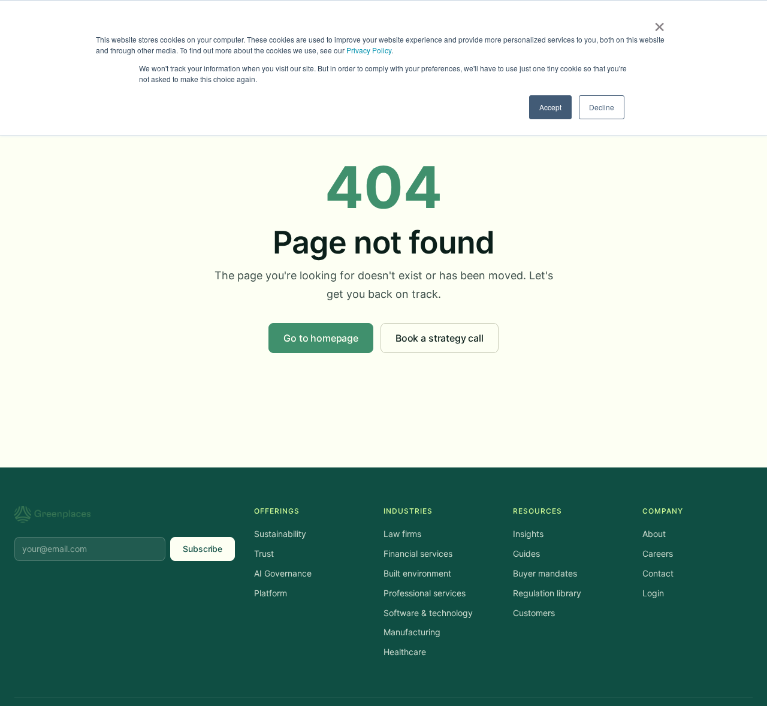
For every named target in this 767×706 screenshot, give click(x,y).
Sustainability (280, 534)
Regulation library (547, 593)
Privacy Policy (368, 50)
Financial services (418, 553)
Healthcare (405, 652)
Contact (658, 573)
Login (653, 593)
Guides (526, 553)
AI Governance (283, 573)
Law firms (402, 534)
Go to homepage (320, 338)
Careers (657, 553)
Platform (270, 593)
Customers (534, 613)
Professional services (425, 593)
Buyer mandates (545, 573)
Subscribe (202, 549)
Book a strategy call (439, 338)
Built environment (417, 573)
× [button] (659, 22)
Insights (528, 534)
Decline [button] (601, 107)
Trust (264, 553)
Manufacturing (412, 632)
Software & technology (428, 613)
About (654, 534)
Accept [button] (550, 107)
